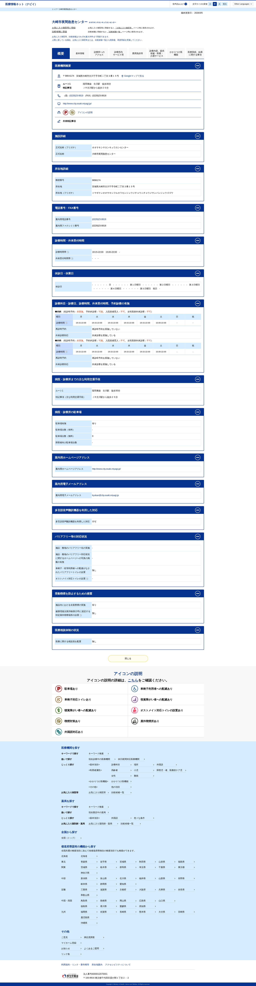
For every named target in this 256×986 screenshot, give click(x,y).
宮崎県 (181, 912)
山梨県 (162, 878)
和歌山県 (85, 895)
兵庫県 (162, 889)
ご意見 (64, 937)
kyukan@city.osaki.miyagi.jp (105, 495)
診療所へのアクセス (99, 53)
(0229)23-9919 (76, 95)
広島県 (142, 901)
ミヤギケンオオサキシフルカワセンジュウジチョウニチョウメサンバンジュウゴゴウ (132, 193)
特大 (225, 4)
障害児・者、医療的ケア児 (169, 770)
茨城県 (84, 867)
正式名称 (60, 154)
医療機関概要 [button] (63, 65)
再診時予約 (61, 329)
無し (94, 570)
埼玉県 (142, 867)
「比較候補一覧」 (114, 32)
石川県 (123, 878)
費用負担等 (137, 53)
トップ (54, 9)
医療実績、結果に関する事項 (195, 53)
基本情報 (80, 53)
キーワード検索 (96, 753)
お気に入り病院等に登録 (63, 28)
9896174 (96, 180)
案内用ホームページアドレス (69, 469)
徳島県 (84, 906)
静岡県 (103, 884)
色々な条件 (139, 818)
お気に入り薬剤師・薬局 (100, 823)
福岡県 (84, 912)
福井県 (142, 878)
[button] (243, 4)
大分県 (162, 912)
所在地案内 (97, 964)
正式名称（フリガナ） (66, 147)
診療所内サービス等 (118, 53)
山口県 (162, 901)
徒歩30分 (115, 391)
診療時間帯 (61, 252)
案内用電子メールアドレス (68, 495)
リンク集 (65, 954)
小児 (136, 770)
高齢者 (114, 770)
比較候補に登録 (59, 32)
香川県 (103, 906)
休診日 (59, 286)
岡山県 (123, 901)
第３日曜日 (194, 285)
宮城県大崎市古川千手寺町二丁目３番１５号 (113, 186)
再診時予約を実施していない (106, 329)
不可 (94, 522)
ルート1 (59, 391)
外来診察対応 (62, 335)
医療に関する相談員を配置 (68, 641)
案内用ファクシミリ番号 (67, 226)
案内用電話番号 (63, 219)
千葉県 (162, 867)
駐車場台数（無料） (65, 436)
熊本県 (142, 912)
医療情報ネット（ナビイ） (21, 4)
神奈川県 (85, 873)
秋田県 (142, 862)
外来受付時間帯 (63, 258)
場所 (136, 764)
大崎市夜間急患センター (104, 154)
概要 (60, 53)
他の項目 (115, 787)
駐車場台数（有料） (65, 430)
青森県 (84, 862)
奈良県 (181, 889)
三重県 (84, 889)
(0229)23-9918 (99, 226)
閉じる (128, 658)
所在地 (59, 186)
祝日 (155, 288)
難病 (136, 776)
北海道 (84, 856)
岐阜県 (84, 884)
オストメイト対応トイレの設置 (70, 578)
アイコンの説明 (85, 112)
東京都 (181, 867)
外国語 (160, 764)
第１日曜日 (135, 285)
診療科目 (115, 764)
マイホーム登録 (68, 943)
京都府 (123, 889)
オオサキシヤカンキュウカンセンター (110, 147)
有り (94, 423)
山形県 (162, 862)
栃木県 (103, 867)
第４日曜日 (116, 288)
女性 (113, 776)
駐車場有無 (61, 423)
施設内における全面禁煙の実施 (70, 605)
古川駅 (106, 391)
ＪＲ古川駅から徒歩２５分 (105, 397)
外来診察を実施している (104, 335)
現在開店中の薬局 (97, 812)
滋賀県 (103, 889)
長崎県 (123, 912)
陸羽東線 (96, 391)
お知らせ (65, 948)
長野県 (181, 878)
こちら (133, 680)
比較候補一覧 (117, 792)
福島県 (181, 862)
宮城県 (123, 862)
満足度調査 (89, 937)
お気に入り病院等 (97, 792)
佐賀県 (103, 912)
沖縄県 (84, 923)
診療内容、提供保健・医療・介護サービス (156, 53)
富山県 (103, 878)
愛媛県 (123, 906)
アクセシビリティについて (118, 964)
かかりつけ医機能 (176, 53)
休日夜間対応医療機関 (128, 759)
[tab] (61, 53)
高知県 (142, 906)
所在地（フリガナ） (65, 193)
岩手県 (103, 862)
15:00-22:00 (111, 252)
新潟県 (84, 878)
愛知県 (123, 884)
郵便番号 (60, 180)
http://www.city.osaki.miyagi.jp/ (77, 103)
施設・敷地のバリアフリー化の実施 (73, 548)
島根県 (103, 901)
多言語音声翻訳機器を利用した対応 (73, 521)
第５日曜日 (145, 288)
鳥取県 (84, 901)
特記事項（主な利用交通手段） (70, 397)
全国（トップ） (68, 838)
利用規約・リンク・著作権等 (75, 964)
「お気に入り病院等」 (124, 28)
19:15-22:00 (97, 252)
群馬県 (123, 867)
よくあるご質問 (91, 948)
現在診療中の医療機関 (99, 759)
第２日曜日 (165, 285)
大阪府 (142, 889)
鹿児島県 (85, 917)
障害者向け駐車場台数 (66, 442)
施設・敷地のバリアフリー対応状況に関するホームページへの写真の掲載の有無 (73, 558)
